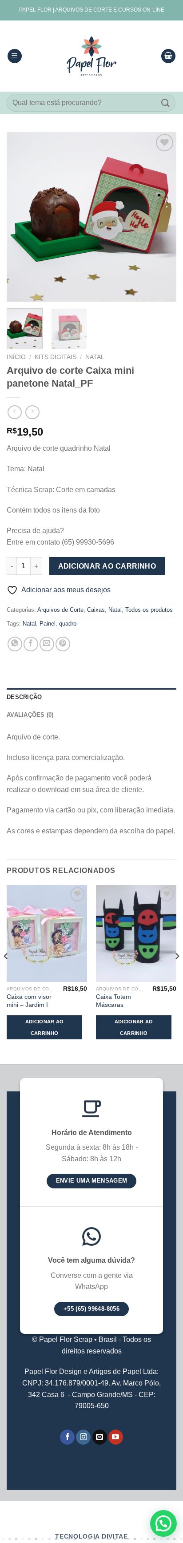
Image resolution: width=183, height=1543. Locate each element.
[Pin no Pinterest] (63, 644)
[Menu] (15, 56)
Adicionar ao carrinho (107, 566)
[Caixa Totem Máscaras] (136, 933)
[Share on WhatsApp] (15, 644)
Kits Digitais (55, 357)
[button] (163, 1523)
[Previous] (21, 217)
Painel (48, 623)
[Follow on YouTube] (115, 1437)
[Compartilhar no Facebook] (31, 644)
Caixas (96, 609)
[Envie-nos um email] (99, 1437)
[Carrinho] (168, 56)
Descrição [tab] (24, 697)
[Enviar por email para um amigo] (47, 644)
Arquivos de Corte (60, 609)
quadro (67, 623)
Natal (94, 357)
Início (16, 357)
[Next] (162, 217)
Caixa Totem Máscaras (113, 1001)
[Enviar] (166, 102)
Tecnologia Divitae (91, 1536)
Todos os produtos (149, 609)
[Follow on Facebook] (67, 1437)
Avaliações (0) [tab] (30, 714)
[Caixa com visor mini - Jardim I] (47, 933)
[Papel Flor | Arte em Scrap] (91, 56)
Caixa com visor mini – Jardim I (29, 1001)
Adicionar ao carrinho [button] (44, 1027)
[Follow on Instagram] (83, 1437)
